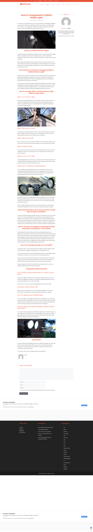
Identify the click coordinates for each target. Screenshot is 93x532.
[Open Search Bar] (72, 4)
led (64, 444)
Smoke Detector (67, 458)
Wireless (65, 469)
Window (68, 4)
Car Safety (66, 433)
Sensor (47, 4)
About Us (45, 0)
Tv (64, 460)
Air (64, 427)
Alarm (65, 429)
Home (36, 0)
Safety (58, 4)
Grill (64, 439)
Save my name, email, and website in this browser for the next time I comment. (37, 390)
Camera (41, 4)
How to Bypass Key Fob (43, 429)
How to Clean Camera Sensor (44, 431)
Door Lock (66, 437)
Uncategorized (67, 462)
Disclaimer (56, 0)
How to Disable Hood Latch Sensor (45, 427)
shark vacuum (67, 456)
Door (53, 4)
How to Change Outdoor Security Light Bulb (36, 351)
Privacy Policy (51, 0)
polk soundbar (67, 448)
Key (64, 442)
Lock (63, 4)
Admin (35, 20)
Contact (21, 427)
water (65, 464)
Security (65, 452)
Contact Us (40, 0)
